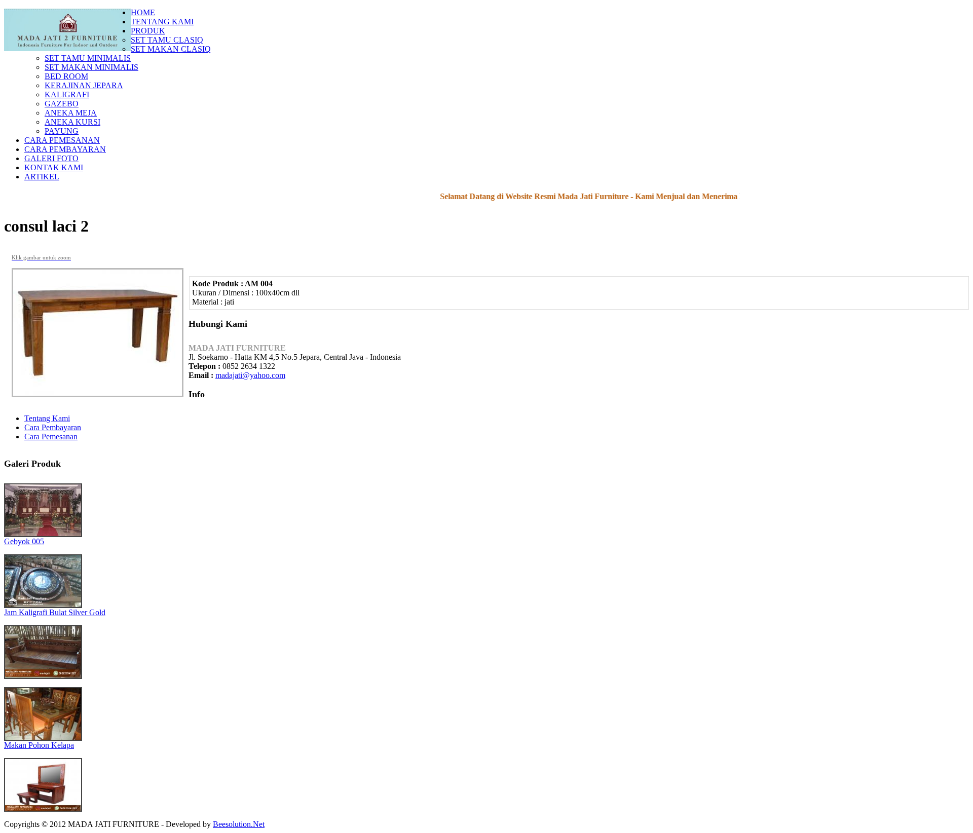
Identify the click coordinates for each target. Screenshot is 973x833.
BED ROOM (66, 76)
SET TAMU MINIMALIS (88, 58)
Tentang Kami (47, 418)
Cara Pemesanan (51, 436)
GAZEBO (62, 103)
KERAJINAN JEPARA (84, 85)
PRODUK (148, 30)
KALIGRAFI (67, 94)
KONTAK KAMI (53, 167)
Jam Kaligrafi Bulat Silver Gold (54, 612)
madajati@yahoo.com (250, 375)
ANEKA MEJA (71, 112)
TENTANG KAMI (162, 21)
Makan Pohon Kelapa (39, 745)
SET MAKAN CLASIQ (171, 49)
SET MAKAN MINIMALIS (91, 67)
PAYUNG (62, 131)
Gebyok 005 (24, 541)
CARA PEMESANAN (62, 140)
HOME (143, 12)
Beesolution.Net (239, 824)
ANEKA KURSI (72, 122)
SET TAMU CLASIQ (167, 39)
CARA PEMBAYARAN (65, 149)
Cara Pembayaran (52, 427)
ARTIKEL (41, 176)
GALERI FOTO (51, 158)
